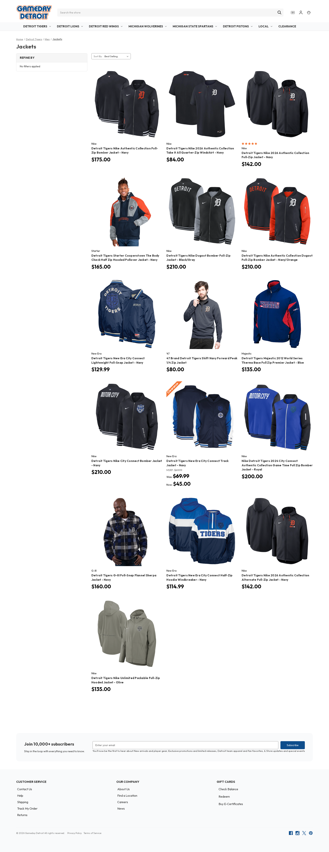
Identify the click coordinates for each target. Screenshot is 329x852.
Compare (125, 100)
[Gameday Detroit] (34, 12)
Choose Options (127, 107)
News (121, 808)
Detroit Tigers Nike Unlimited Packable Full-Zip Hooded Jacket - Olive (125, 680)
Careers (122, 802)
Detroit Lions (68, 26)
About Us (123, 789)
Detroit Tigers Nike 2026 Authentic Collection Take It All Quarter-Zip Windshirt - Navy (200, 151)
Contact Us (24, 789)
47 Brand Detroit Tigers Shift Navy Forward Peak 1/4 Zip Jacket (201, 360)
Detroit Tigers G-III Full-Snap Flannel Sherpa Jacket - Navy (123, 577)
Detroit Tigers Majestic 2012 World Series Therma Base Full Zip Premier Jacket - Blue (273, 360)
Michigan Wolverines (146, 26)
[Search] (279, 13)
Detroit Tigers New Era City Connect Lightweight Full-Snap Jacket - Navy (118, 360)
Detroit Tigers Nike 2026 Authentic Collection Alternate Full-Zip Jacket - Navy (275, 577)
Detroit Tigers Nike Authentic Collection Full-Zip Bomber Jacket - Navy (124, 151)
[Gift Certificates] (293, 12)
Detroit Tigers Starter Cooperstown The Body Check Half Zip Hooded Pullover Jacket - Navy (125, 258)
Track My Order (27, 808)
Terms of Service (92, 833)
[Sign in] (301, 12)
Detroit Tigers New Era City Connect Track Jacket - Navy (197, 463)
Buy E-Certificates (231, 804)
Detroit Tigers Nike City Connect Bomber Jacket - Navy (126, 463)
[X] (304, 833)
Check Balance (228, 789)
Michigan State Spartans (193, 26)
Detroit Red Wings (104, 26)
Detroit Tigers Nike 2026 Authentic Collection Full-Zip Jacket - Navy (275, 155)
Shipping (22, 802)
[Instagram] (297, 833)
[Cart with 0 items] (309, 12)
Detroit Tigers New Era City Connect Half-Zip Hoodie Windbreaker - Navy (199, 577)
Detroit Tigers (35, 26)
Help (20, 795)
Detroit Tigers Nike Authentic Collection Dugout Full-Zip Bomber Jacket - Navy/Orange (277, 258)
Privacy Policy (74, 833)
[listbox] (117, 56)
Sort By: (98, 56)
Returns (22, 815)
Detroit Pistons (236, 26)
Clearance (287, 26)
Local (264, 26)
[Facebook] (291, 833)
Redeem (224, 796)
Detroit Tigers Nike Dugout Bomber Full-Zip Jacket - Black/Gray (198, 258)
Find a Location (127, 795)
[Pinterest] (311, 833)
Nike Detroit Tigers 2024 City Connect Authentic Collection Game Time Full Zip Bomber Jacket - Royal (277, 465)
